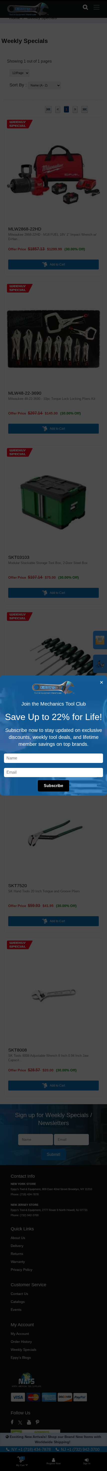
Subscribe (53, 786)
